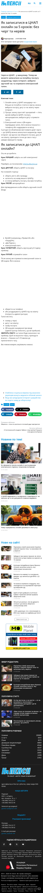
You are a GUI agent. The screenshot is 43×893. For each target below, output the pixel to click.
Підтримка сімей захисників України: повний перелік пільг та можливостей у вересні (27, 549)
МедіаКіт (21, 815)
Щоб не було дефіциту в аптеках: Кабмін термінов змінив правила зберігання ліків (26, 594)
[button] (40, 3)
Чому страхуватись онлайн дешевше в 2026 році (19, 527)
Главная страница (6, 11)
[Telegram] (10, 844)
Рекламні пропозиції (21, 819)
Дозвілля (4, 889)
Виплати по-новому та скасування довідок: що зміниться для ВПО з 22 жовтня (26, 576)
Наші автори (21, 791)
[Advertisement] (21, 213)
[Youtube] (23, 844)
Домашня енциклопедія (30, 886)
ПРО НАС (21, 781)
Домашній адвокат (16, 886)
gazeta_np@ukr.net (8, 833)
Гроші (15, 891)
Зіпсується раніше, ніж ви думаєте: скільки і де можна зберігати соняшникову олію (26, 604)
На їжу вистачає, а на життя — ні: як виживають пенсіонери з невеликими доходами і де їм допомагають (27, 702)
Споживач (21, 891)
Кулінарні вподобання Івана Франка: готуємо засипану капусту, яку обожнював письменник (27, 567)
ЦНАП (12, 404)
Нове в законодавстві (19, 889)
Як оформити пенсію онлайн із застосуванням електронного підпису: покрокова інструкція (18, 466)
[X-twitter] (16, 844)
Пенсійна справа (12, 884)
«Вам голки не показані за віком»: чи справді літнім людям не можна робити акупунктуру (27, 713)
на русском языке (30, 42)
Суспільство (5, 886)
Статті (15, 11)
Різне (27, 891)
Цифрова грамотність (13, 17)
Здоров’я (33, 884)
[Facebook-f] (4, 844)
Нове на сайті (10, 542)
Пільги (10, 889)
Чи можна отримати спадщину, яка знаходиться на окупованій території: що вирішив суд (27, 585)
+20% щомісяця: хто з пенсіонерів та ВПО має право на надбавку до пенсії (27, 612)
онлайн (6, 404)
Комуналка (21, 884)
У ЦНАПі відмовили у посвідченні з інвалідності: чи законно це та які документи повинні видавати (20, 497)
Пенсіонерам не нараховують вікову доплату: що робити (27, 722)
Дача (27, 884)
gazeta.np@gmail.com (9, 808)
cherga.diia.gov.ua (30, 164)
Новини (3, 884)
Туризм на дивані (7, 891)
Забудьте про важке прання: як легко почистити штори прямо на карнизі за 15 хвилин (28, 558)
